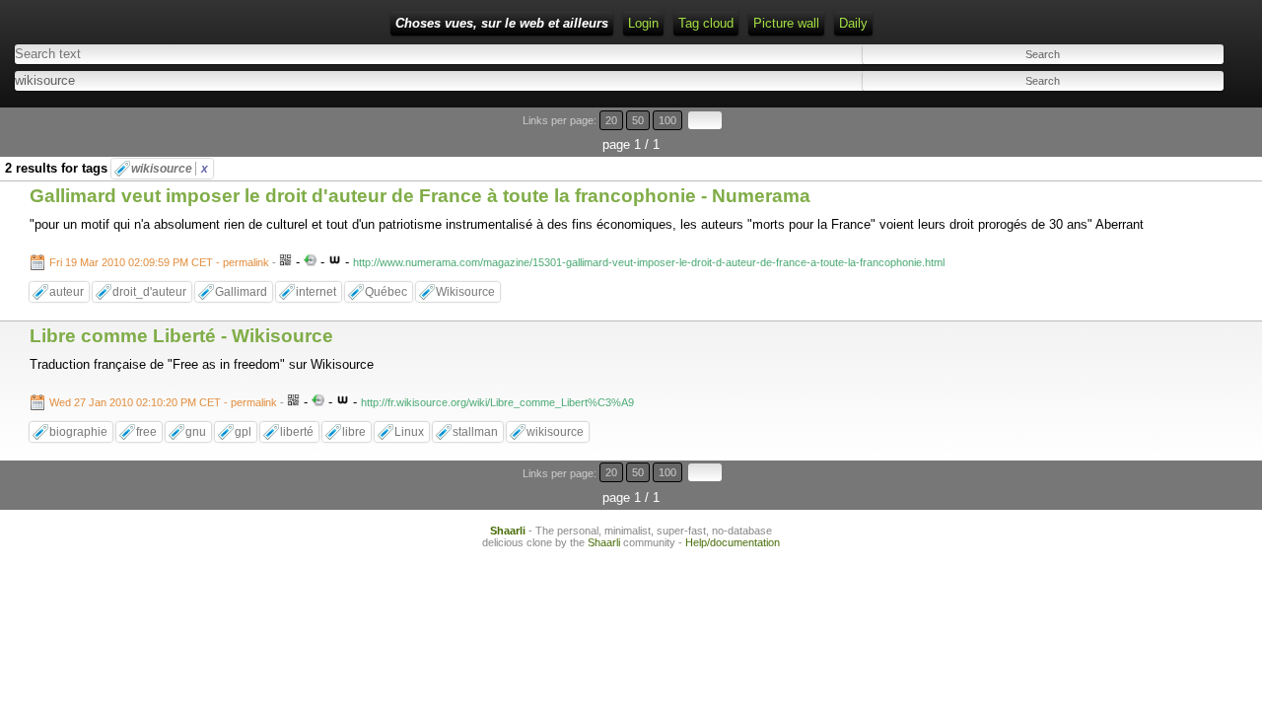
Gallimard (241, 292)
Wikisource (465, 292)
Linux (409, 432)
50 (638, 120)
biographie (78, 432)
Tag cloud (706, 23)
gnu (195, 432)
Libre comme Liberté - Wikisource (181, 335)
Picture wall (786, 23)
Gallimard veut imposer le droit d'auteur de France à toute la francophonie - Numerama (420, 195)
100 (667, 120)
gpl (243, 432)
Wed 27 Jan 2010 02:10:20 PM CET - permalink (163, 402)
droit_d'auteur (149, 292)
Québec (386, 292)
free (146, 432)
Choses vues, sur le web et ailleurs (501, 23)
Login (643, 23)
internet (316, 292)
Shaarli (508, 530)
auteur (66, 292)
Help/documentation (732, 542)
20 (611, 120)
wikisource (169, 169)
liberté (297, 432)
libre (354, 432)
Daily (853, 23)
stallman (475, 432)
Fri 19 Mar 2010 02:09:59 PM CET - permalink (159, 262)
